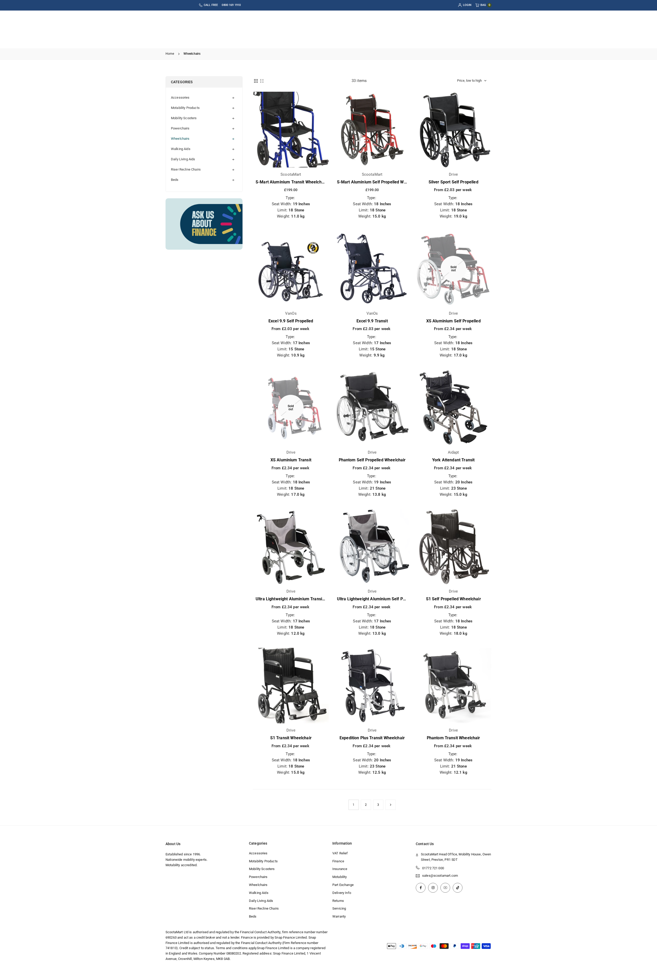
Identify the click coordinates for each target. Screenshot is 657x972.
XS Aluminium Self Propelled (453, 321)
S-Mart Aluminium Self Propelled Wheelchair (379, 182)
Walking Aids (180, 149)
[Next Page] (390, 805)
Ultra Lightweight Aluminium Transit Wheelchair (301, 598)
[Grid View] (256, 81)
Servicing (339, 908)
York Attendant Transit (453, 459)
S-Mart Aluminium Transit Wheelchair (291, 182)
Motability (339, 877)
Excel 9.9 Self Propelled (290, 321)
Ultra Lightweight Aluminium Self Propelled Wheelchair (389, 598)
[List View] (262, 81)
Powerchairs (180, 128)
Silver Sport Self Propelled (453, 182)
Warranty (339, 916)
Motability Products (185, 108)
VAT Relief (340, 853)
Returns (338, 901)
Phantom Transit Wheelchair (453, 737)
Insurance (339, 869)
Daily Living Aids (183, 159)
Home (170, 53)
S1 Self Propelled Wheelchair (453, 598)
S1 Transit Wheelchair (291, 737)
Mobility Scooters (184, 118)
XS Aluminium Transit (290, 459)
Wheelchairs (180, 139)
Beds (175, 180)
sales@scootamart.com (440, 875)
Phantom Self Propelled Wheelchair (372, 459)
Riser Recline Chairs (186, 169)
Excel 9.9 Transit (372, 321)
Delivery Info (341, 893)
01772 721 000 (433, 868)
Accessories (180, 97)
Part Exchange (343, 885)
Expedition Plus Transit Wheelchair (372, 737)
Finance (338, 861)
